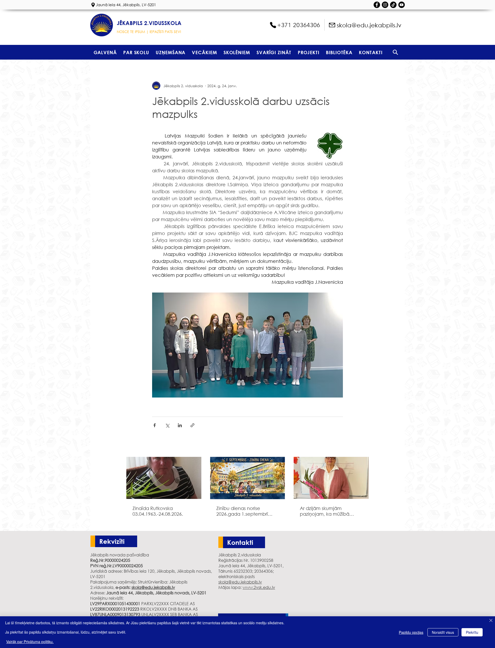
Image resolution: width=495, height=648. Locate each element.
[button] (136, 52)
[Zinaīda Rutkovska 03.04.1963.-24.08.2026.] (163, 478)
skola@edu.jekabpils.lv (153, 587)
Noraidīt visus (443, 632)
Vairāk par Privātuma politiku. (30, 641)
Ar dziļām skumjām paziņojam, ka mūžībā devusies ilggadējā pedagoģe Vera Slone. (326, 511)
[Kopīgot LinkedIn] (179, 425)
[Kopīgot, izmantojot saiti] (192, 425)
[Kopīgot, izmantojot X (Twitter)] (167, 425)
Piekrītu (472, 632)
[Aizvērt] (491, 621)
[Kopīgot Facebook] (154, 425)
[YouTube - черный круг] (401, 5)
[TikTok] (393, 5)
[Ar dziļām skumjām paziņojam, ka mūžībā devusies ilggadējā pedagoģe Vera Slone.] (331, 478)
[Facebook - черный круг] (377, 5)
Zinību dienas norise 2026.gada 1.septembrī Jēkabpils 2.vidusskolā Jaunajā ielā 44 (242, 511)
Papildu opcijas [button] (411, 632)
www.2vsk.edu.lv (259, 587)
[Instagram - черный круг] (385, 5)
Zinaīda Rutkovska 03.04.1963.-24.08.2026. (158, 511)
